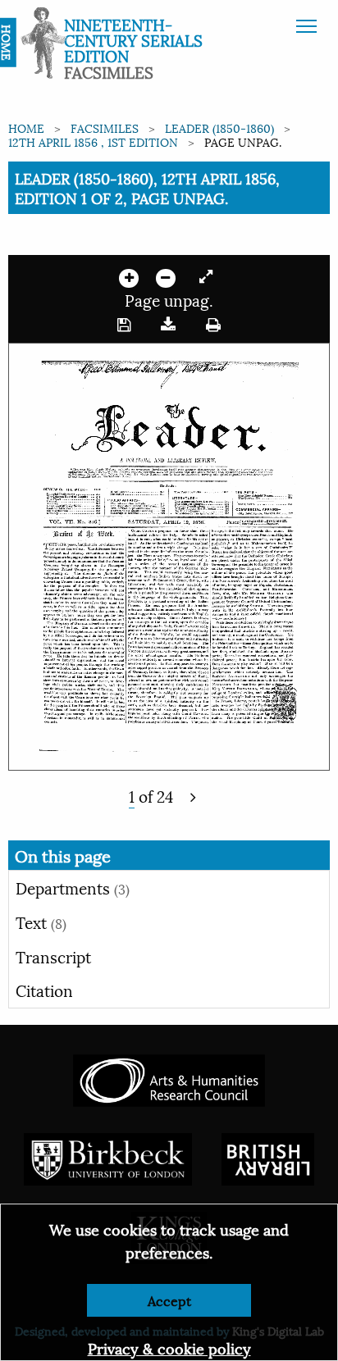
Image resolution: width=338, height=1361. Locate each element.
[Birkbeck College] (108, 1156)
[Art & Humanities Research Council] (168, 1077)
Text (41, 921)
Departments (73, 887)
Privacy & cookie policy (169, 1347)
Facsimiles (105, 127)
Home (26, 127)
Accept (169, 1300)
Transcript (53, 956)
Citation (44, 989)
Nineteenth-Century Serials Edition (133, 39)
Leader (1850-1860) (219, 127)
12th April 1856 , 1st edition (93, 141)
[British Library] (267, 1156)
